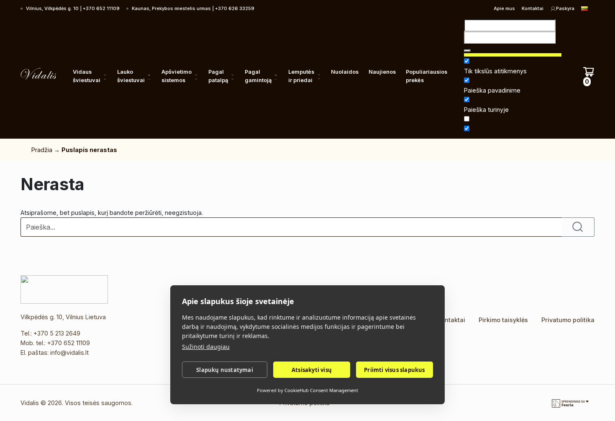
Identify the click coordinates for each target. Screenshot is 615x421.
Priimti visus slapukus (394, 370)
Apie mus (504, 8)
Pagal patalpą (218, 76)
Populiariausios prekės (426, 76)
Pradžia (41, 149)
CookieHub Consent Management (321, 390)
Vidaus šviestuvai (86, 76)
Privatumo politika (567, 319)
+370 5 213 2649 (56, 333)
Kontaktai (532, 8)
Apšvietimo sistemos (176, 76)
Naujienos (382, 72)
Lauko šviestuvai (131, 76)
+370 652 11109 (68, 342)
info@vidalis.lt (69, 352)
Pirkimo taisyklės (503, 319)
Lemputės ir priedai (301, 76)
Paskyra (565, 8)
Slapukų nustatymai (224, 370)
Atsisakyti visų (312, 370)
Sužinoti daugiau (206, 347)
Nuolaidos (345, 72)
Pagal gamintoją (258, 76)
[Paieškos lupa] (467, 50)
